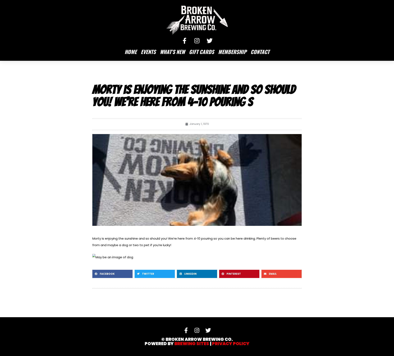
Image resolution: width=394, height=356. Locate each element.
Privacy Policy (230, 344)
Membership (232, 51)
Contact (260, 51)
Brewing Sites (191, 344)
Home (131, 51)
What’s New (172, 51)
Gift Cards (201, 51)
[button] (112, 274)
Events (148, 51)
